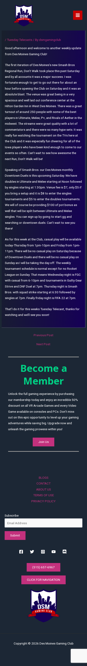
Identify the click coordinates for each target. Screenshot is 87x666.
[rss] (65, 552)
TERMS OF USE (43, 495)
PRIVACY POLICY (43, 501)
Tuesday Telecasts (19, 40)
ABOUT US (43, 489)
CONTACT (43, 483)
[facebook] (22, 552)
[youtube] (54, 552)
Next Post (43, 344)
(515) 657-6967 (43, 567)
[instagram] (43, 552)
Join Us (43, 442)
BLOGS (43, 477)
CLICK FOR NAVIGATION (43, 579)
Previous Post (43, 335)
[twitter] (33, 552)
